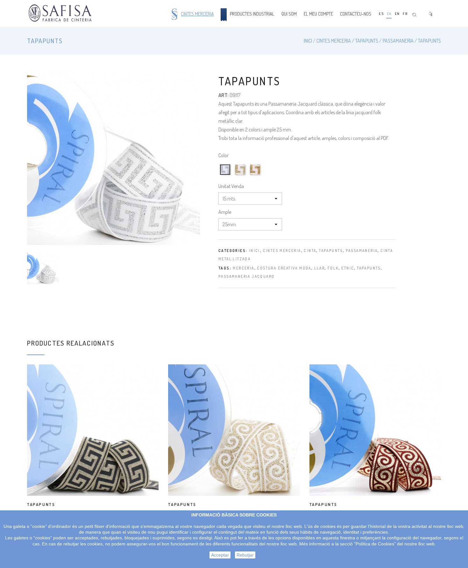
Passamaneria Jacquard (246, 276)
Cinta (310, 250)
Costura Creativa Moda (284, 268)
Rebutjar (245, 554)
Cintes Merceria (282, 250)
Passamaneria (362, 250)
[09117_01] (226, 174)
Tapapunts (331, 250)
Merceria (243, 268)
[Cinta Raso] (61, 13)
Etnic (347, 268)
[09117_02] (241, 174)
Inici (254, 250)
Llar (319, 268)
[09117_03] (256, 174)
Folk (333, 268)
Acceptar (220, 554)
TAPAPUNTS (41, 504)
